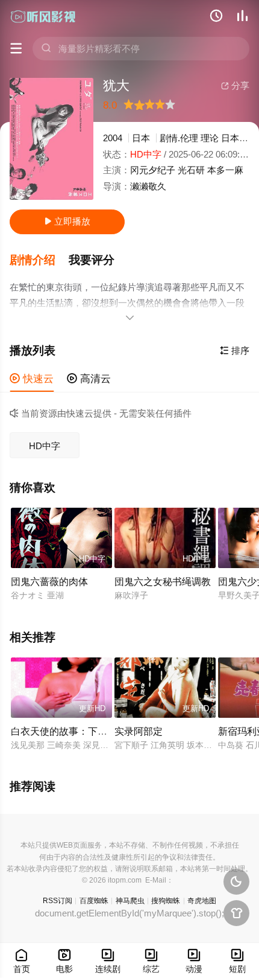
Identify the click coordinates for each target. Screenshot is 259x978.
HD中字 (44, 446)
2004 (112, 138)
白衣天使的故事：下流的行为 (73, 731)
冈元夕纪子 (152, 170)
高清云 (89, 378)
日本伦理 (239, 138)
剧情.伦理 (179, 138)
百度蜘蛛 (94, 901)
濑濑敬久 (148, 186)
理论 (210, 138)
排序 (234, 350)
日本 (141, 138)
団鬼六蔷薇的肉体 (49, 581)
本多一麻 (225, 170)
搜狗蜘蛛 (165, 901)
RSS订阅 (57, 901)
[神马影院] (43, 16)
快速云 (32, 378)
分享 (235, 85)
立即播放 (67, 221)
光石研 (191, 170)
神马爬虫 (130, 901)
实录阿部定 (138, 731)
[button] (39, 260)
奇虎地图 (201, 901)
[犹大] (51, 139)
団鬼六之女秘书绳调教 (162, 581)
